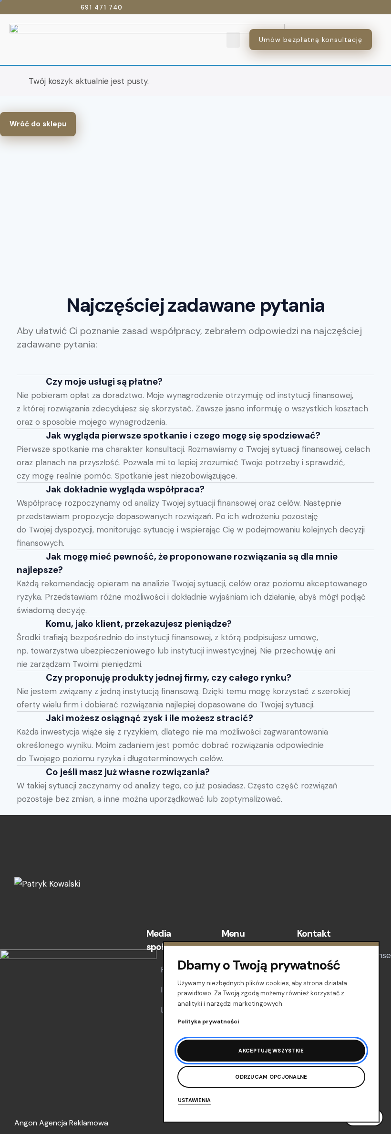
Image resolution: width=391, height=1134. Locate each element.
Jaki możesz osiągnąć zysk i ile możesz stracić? (149, 718)
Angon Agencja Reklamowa (61, 1123)
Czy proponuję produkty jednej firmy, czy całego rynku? (168, 678)
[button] (233, 40)
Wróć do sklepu (38, 124)
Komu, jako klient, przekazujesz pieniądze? (139, 624)
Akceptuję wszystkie (271, 1050)
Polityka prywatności (208, 1021)
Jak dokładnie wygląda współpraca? (125, 489)
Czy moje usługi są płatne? (104, 382)
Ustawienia (194, 1100)
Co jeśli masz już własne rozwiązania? (128, 772)
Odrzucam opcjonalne (271, 1076)
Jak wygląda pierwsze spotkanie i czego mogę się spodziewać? (183, 435)
